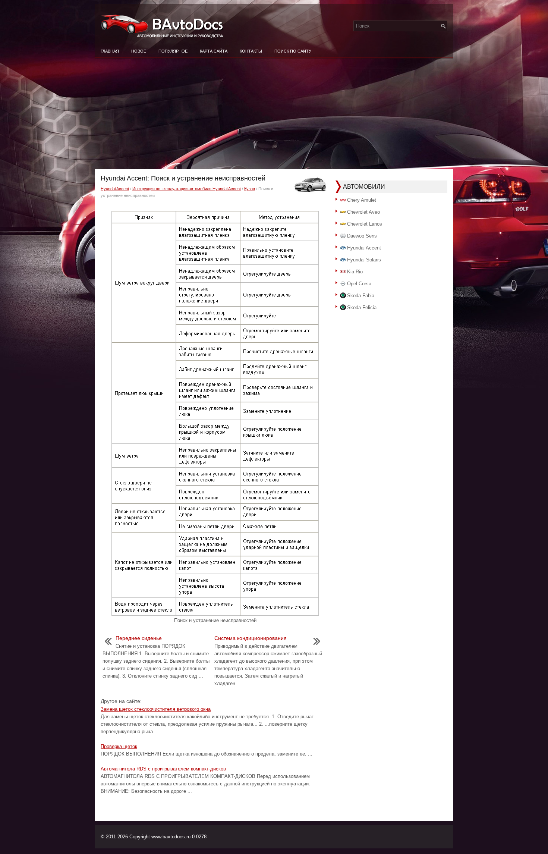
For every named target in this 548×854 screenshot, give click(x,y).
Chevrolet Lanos (364, 224)
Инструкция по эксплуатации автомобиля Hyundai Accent (186, 188)
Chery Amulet (361, 200)
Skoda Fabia (360, 295)
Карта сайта (213, 51)
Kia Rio (355, 271)
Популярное (173, 51)
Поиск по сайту (292, 51)
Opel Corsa (359, 283)
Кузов (249, 188)
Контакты (251, 51)
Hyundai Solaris (364, 260)
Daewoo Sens (362, 236)
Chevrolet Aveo (363, 212)
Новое (138, 51)
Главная (110, 51)
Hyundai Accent (115, 188)
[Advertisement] (274, 113)
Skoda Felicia (362, 307)
